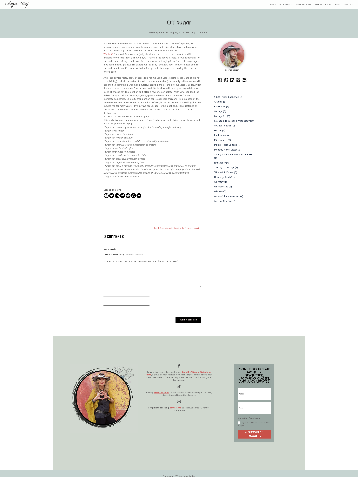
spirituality (219, 162)
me (179, 407)
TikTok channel (161, 392)
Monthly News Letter (225, 149)
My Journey (286, 4)
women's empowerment (227, 196)
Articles (218, 101)
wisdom (218, 191)
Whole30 (108, 54)
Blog (337, 4)
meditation (220, 135)
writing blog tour (223, 201)
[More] (138, 195)
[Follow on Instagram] (232, 80)
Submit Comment (188, 320)
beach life (219, 106)
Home (273, 4)
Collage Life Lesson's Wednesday (231, 120)
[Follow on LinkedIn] (244, 80)
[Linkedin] (117, 195)
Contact (349, 4)
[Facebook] (106, 195)
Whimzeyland (221, 186)
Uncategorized (222, 177)
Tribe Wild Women (223, 172)
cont (172, 407)
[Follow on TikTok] (226, 80)
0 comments (202, 32)
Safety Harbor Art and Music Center (233, 154)
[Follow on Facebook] (219, 80)
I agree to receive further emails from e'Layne (254, 424)
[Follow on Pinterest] (238, 80)
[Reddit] (128, 195)
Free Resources (323, 4)
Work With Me (303, 4)
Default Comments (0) (113, 254)
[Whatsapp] (133, 195)
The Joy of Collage (224, 167)
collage (218, 111)
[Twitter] (111, 195)
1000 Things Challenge (226, 96)
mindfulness (220, 140)
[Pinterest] (122, 195)
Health (190, 32)
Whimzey (218, 181)
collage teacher (222, 125)
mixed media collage (225, 144)
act (175, 407)
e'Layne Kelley (160, 32)
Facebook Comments (135, 254)
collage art (220, 116)
